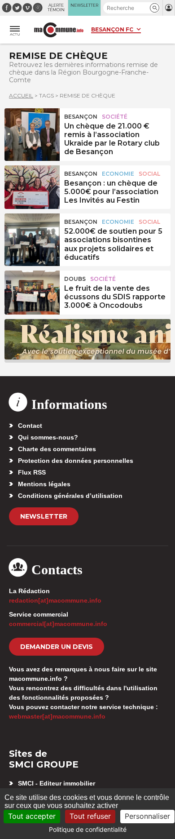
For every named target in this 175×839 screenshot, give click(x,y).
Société (114, 116)
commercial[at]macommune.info (58, 623)
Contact (30, 425)
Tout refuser (90, 816)
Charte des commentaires (57, 449)
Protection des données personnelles (75, 460)
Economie (118, 173)
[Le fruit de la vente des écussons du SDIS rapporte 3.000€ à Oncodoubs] (32, 291)
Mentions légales (44, 484)
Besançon (80, 116)
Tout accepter (32, 816)
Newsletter (43, 516)
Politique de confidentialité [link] (88, 829)
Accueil (21, 95)
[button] (154, 8)
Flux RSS (32, 472)
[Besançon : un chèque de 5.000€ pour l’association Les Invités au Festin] (32, 185)
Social (149, 173)
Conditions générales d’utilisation (70, 495)
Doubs (75, 278)
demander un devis (56, 647)
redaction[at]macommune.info (55, 600)
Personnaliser (147, 816)
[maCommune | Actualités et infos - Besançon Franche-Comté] (58, 30)
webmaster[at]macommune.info (57, 716)
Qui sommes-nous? (48, 437)
